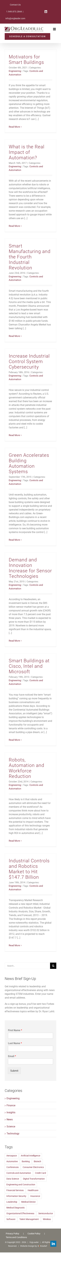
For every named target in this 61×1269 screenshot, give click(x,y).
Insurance (35, 1196)
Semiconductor (45, 1213)
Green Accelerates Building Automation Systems (29, 463)
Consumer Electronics (33, 1167)
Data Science (12, 1178)
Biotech (37, 1161)
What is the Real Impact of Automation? (26, 152)
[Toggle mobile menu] (54, 29)
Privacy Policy (12, 1233)
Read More (14, 126)
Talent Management (29, 1219)
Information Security (16, 1196)
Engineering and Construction (20, 1184)
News (10, 1119)
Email (12, 1056)
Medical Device (28, 1202)
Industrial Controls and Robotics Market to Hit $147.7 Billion (29, 869)
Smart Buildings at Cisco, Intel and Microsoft (29, 666)
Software (10, 1219)
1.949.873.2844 (14, 11)
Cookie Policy (34, 1233)
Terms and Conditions (16, 1237)
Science (11, 1126)
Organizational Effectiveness (20, 1213)
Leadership (11, 1202)
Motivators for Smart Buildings (26, 59)
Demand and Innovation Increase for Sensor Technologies (30, 568)
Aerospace (11, 1155)
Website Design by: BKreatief (33, 1246)
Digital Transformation (34, 1178)
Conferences (12, 1167)
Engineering (15, 71)
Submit (14, 1070)
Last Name (15, 1043)
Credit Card (40, 1173)
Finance (11, 1105)
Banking (26, 1161)
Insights (11, 1112)
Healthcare (33, 1190)
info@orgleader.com (15, 18)
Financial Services (15, 1190)
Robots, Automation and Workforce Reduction (26, 768)
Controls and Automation (18, 1173)
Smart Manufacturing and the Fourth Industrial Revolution (30, 256)
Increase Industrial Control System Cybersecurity (29, 361)
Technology (13, 1133)
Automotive (12, 1161)
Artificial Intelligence (30, 1155)
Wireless (47, 1219)
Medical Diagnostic (15, 1207)
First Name (15, 1030)
